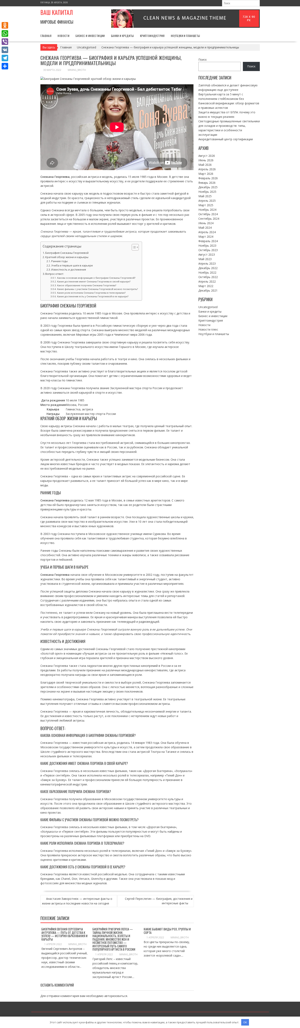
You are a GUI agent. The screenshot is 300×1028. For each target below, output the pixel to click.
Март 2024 (205, 236)
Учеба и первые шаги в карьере (72, 265)
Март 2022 (205, 286)
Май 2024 (205, 227)
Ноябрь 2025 (207, 192)
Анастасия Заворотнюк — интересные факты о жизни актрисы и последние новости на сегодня (77, 901)
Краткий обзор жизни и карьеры (66, 257)
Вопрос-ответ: (54, 274)
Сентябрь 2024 (208, 219)
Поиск (202, 59)
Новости (63, 35)
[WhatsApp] (5, 33)
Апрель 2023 (207, 263)
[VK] (5, 50)
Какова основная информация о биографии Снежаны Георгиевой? (96, 277)
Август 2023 (206, 254)
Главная (46, 35)
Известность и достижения (68, 269)
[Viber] (5, 42)
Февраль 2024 (208, 241)
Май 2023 (205, 259)
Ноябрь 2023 (207, 245)
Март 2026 (205, 174)
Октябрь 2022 (208, 277)
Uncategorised (208, 307)
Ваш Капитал (56, 12)
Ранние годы (59, 261)
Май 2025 (205, 196)
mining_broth (77, 70)
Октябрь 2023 (208, 250)
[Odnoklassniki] (5, 25)
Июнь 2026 (205, 160)
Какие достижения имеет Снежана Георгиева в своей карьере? (93, 281)
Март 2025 (205, 205)
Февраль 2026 (208, 178)
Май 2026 (205, 165)
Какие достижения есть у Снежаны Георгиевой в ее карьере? (92, 296)
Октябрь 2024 (208, 214)
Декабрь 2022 (208, 268)
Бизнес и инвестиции (90, 35)
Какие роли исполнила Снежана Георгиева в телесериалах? (91, 292)
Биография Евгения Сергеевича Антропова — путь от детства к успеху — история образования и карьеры (64, 934)
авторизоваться (115, 996)
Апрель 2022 (207, 281)
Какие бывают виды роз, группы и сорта (167, 931)
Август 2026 (206, 156)
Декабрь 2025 (208, 187)
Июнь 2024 (205, 223)
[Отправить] (5, 66)
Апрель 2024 (207, 232)
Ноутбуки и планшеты (185, 35)
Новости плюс (208, 329)
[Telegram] (5, 58)
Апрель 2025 (207, 201)
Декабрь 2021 (208, 290)
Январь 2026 (207, 183)
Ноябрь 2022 (207, 272)
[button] (133, 247)
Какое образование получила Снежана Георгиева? (86, 285)
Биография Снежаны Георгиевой (67, 253)
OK (245, 1022)
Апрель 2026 (207, 169)
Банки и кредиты (122, 35)
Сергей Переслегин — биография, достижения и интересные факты (158, 901)
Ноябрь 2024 (207, 210)
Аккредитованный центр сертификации (225, 139)
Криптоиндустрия (152, 35)
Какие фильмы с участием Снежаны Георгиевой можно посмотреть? (97, 289)
